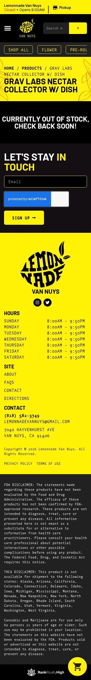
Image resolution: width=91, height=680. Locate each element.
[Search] (78, 28)
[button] (38, 8)
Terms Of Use (48, 463)
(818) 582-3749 (21, 415)
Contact (13, 390)
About (10, 374)
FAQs (9, 382)
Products (32, 68)
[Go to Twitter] (47, 302)
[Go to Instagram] (37, 302)
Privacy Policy (18, 463)
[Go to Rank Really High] (45, 672)
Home (9, 68)
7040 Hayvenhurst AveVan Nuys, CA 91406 (29, 432)
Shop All (18, 49)
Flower (49, 49)
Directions (16, 398)
